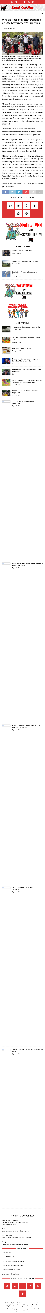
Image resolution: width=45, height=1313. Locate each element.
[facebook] (24, 2)
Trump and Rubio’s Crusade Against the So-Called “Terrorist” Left (26, 360)
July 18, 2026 (17, 406)
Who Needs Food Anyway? (21, 348)
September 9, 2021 (9, 28)
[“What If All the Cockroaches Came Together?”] (6, 393)
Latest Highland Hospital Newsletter (13, 1261)
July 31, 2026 (17, 363)
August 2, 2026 (17, 351)
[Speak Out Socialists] (22, 10)
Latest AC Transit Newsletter (11, 1270)
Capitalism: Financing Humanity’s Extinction (24, 273)
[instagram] (12, 2)
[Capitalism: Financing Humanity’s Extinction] (6, 274)
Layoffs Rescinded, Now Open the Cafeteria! (24, 888)
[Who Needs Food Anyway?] (6, 350)
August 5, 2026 (17, 329)
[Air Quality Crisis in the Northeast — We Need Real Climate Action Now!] (6, 382)
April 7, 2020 (17, 264)
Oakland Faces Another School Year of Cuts (26, 339)
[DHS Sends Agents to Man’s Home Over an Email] (6, 1127)
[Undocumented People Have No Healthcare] (6, 479)
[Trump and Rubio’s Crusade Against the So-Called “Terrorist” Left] (6, 361)
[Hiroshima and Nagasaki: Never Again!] (6, 329)
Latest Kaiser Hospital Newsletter (12, 1265)
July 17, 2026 (17, 568)
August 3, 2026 (17, 342)
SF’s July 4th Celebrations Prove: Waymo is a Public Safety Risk (27, 564)
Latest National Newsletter (10, 1274)
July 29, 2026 (17, 374)
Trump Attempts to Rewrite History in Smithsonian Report (26, 726)
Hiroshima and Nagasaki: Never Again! (26, 327)
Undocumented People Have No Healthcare (23, 402)
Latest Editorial (6, 1252)
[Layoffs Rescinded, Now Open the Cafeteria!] (6, 965)
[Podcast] (33, 2)
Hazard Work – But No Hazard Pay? (25, 261)
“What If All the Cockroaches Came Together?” (25, 392)
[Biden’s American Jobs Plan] (6, 253)
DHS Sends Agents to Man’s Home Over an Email (27, 1050)
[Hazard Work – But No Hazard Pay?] (6, 263)
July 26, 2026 (17, 395)
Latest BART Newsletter (9, 1257)
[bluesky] (20, 2)
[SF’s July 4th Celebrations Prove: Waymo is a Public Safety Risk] (6, 641)
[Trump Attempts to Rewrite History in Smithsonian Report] (6, 803)
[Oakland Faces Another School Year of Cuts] (6, 340)
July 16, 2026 (17, 730)
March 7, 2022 (17, 276)
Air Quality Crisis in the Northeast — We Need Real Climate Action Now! (27, 381)
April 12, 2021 (17, 253)
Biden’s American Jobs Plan (22, 251)
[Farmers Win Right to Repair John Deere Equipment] (6, 372)
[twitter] (16, 2)
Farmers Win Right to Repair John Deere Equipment (26, 370)
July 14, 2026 (17, 1054)
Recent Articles (22, 323)
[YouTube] (28, 2)
